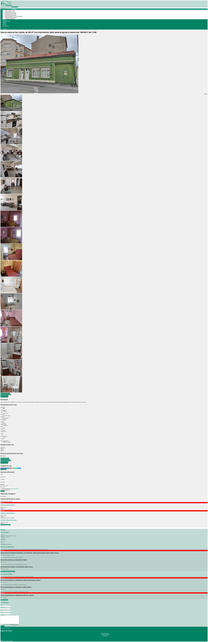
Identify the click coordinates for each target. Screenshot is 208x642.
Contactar (2, 491)
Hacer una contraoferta (5, 393)
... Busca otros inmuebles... (10, 18)
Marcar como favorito (4, 395)
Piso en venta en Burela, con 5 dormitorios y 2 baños (13, 560)
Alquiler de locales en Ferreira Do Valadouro (14, 16)
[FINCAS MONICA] (6, 5)
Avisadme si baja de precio (5, 394)
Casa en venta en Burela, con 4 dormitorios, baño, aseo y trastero (17, 595)
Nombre (2, 607)
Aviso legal (105, 635)
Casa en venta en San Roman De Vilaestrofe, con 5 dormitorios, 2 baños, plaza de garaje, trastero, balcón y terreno (29, 553)
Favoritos (4, 24)
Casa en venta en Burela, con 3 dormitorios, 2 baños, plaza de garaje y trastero (20, 580)
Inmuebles (13, 9)
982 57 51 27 (2, 8)
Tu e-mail (2, 482)
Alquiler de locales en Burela (10, 15)
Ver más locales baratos (5, 524)
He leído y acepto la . (10, 488)
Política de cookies (105, 633)
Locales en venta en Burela (7, 505)
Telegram (19, 468)
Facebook (2, 468)
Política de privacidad (14, 488)
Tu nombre (3, 477)
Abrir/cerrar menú (4, 1)
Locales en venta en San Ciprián (8, 520)
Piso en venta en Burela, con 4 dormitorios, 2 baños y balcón (15, 587)
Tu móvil (2, 479)
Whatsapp (14, 468)
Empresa (4, 22)
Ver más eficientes (4, 600)
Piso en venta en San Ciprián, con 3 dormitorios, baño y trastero (16, 566)
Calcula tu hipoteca (4, 397)
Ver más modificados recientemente (7, 571)
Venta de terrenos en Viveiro (10, 13)
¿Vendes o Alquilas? (6, 21)
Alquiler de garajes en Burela (10, 17)
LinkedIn (7, 468)
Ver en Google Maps (4, 458)
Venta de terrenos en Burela (10, 12)
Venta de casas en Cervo (10, 11)
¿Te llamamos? (3, 469)
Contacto (4, 23)
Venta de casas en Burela (10, 10)
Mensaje (2, 484)
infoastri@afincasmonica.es (5, 7)
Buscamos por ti (14, 7)
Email (11, 468)
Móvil (1, 610)
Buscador (4, 19)
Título (1, 474)
